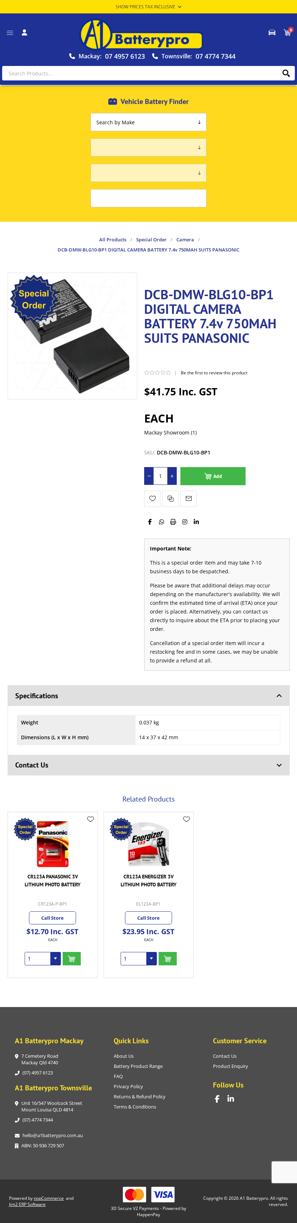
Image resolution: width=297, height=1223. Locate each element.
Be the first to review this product (214, 373)
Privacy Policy (128, 1086)
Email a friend (188, 499)
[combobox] (37, 958)
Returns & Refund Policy (140, 1096)
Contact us (225, 1056)
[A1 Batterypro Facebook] (221, 1099)
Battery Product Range (138, 1066)
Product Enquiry (230, 1066)
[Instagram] (185, 522)
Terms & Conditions (135, 1106)
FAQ (118, 1076)
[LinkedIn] (196, 522)
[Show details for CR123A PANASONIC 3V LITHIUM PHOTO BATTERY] (53, 844)
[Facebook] (150, 522)
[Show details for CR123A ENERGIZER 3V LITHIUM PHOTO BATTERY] (149, 844)
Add (217, 476)
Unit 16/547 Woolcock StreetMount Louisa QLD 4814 (51, 1106)
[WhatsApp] (161, 522)
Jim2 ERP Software (27, 1204)
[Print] (173, 522)
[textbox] (148, 73)
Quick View (90, 829)
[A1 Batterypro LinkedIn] (233, 1099)
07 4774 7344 (215, 56)
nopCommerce (49, 1198)
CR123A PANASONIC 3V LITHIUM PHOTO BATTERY (52, 880)
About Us (124, 1056)
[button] (55, 958)
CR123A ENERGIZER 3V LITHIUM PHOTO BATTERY (148, 880)
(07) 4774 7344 (37, 1119)
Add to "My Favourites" (152, 499)
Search (286, 73)
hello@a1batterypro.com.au (52, 1135)
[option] (53, 895)
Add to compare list (170, 499)
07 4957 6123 (125, 56)
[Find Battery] (272, 32)
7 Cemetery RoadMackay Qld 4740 (39, 1059)
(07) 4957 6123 (37, 1072)
